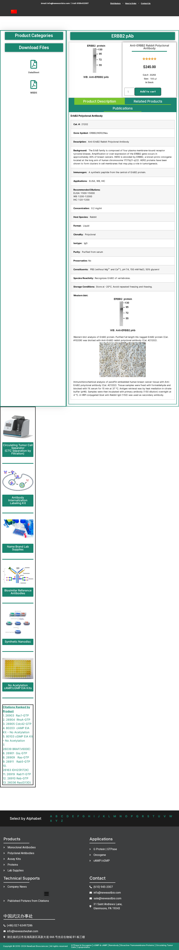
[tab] (99, 101)
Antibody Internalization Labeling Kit (17, 500)
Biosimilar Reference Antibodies (17, 592)
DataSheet (33, 72)
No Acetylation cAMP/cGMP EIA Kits (18, 686)
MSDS (33, 92)
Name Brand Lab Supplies (18, 548)
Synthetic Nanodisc (18, 641)
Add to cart (148, 91)
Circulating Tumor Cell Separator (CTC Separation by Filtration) (18, 449)
